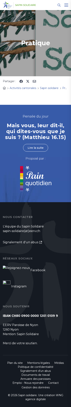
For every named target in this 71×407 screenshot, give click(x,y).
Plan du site (15, 363)
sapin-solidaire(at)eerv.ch (21, 231)
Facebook (37, 270)
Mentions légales (38, 363)
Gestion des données (36, 387)
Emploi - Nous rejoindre (28, 383)
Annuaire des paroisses (35, 379)
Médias (59, 363)
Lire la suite (36, 147)
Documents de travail (35, 375)
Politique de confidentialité (35, 367)
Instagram (19, 286)
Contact (53, 383)
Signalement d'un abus (20, 242)
